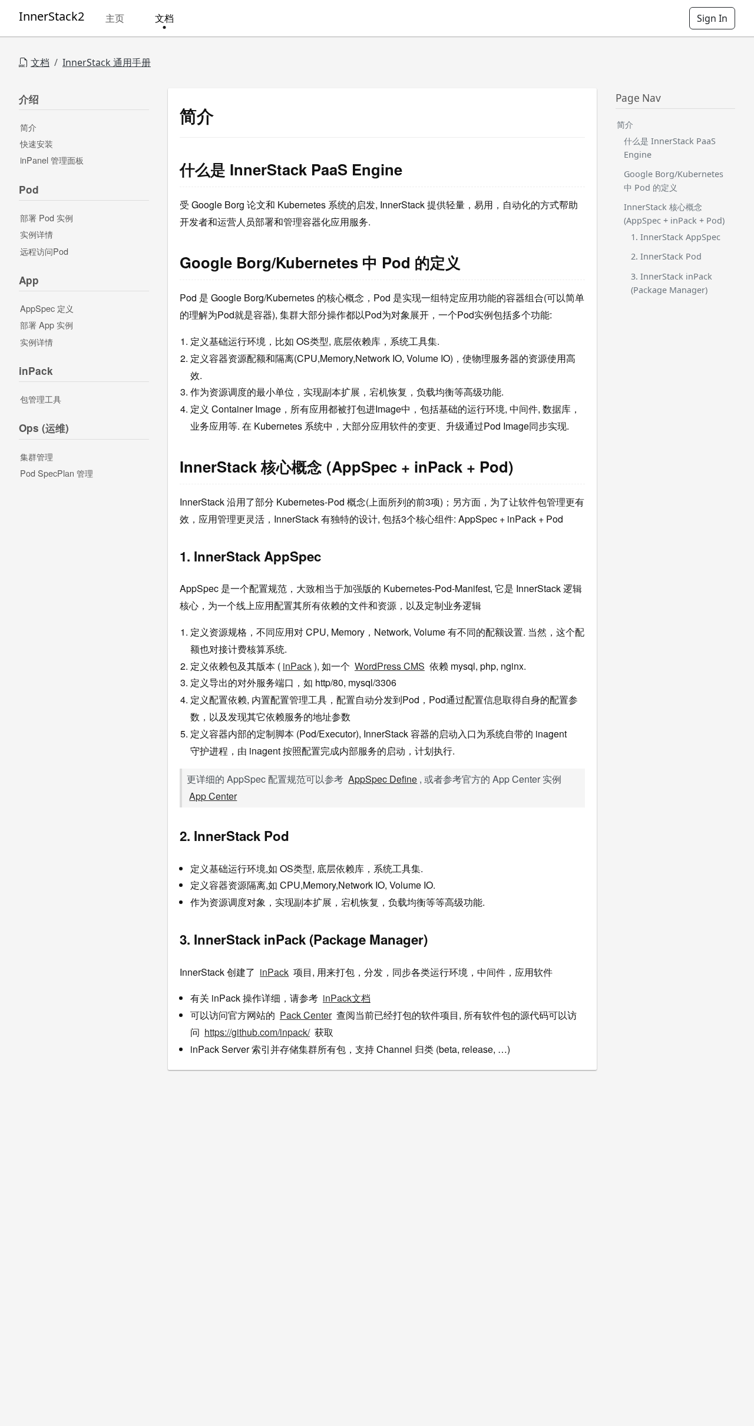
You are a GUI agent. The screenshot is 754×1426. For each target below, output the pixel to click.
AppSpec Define (382, 779)
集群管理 (36, 456)
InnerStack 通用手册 (106, 62)
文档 (164, 18)
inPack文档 (347, 998)
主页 (114, 18)
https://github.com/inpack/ (257, 1032)
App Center (213, 796)
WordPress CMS (390, 666)
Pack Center (306, 1015)
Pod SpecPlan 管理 (56, 473)
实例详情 (36, 234)
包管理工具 (40, 399)
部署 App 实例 (46, 325)
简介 (28, 127)
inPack (297, 666)
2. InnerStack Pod (666, 256)
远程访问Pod (44, 251)
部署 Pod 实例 (46, 217)
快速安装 (36, 144)
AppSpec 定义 (47, 309)
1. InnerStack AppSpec (675, 237)
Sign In (712, 18)
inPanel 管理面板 (52, 160)
